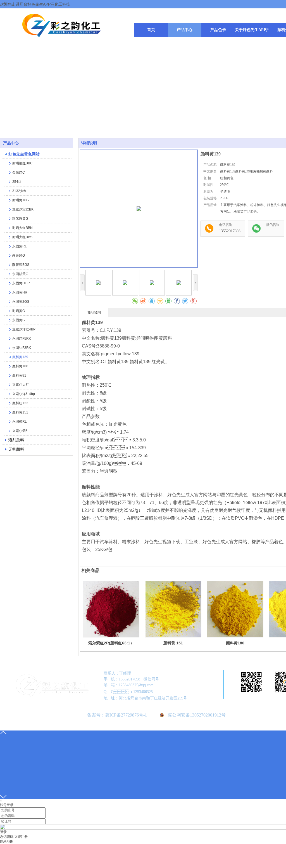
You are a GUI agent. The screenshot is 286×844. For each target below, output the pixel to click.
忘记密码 (6, 837)
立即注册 (21, 837)
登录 (3, 832)
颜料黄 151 (173, 643)
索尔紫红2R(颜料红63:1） (111, 643)
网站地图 (6, 841)
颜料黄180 (235, 643)
